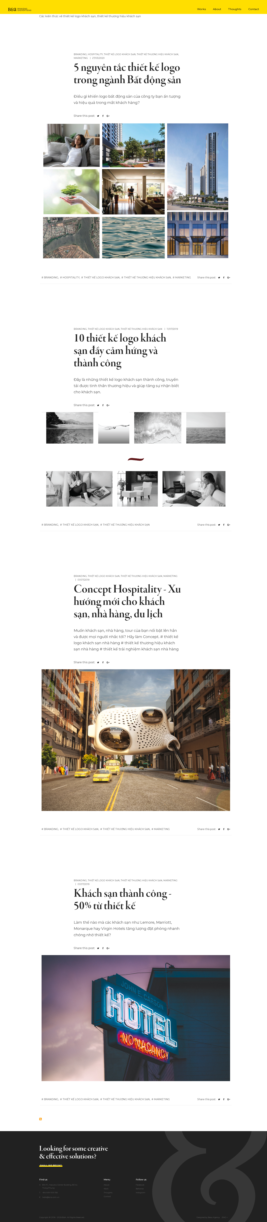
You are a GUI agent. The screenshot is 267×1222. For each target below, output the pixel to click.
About (217, 9)
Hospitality (95, 54)
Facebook (140, 1185)
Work (106, 1188)
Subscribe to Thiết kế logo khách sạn (40, 1119)
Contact (253, 9)
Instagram (140, 1192)
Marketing (81, 58)
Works (201, 9)
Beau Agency (214, 1217)
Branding (80, 54)
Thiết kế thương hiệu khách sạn (157, 54)
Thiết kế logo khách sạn (120, 54)
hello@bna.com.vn (50, 1197)
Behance (140, 1188)
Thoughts (234, 9)
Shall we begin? (51, 1165)
